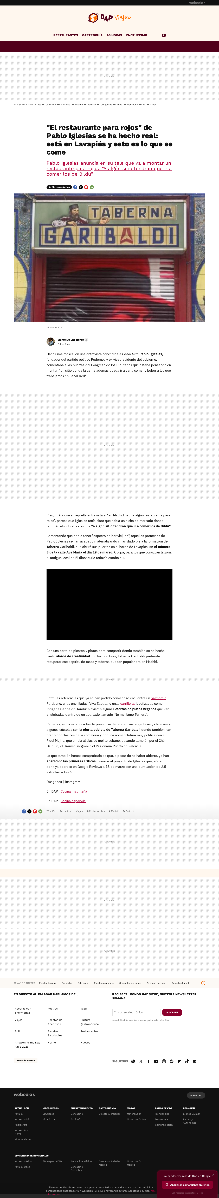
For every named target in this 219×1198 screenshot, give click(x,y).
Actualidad (66, 811)
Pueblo (79, 104)
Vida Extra (49, 1119)
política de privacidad (158, 1020)
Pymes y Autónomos (189, 1121)
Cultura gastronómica (89, 1022)
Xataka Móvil (22, 1119)
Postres (53, 1008)
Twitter (81, 187)
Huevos (85, 1042)
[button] (72, 340)
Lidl (39, 104)
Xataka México (23, 1161)
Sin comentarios (61, 187)
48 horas (114, 35)
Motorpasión (134, 1113)
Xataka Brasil (22, 1166)
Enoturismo (136, 35)
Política (130, 811)
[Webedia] (197, 3)
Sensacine (77, 1113)
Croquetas (106, 104)
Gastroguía (92, 35)
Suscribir (172, 1012)
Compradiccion (164, 1124)
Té (144, 104)
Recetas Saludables (55, 1033)
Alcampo (65, 104)
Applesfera (21, 1124)
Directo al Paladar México (109, 1163)
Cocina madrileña (74, 791)
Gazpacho (67, 983)
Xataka (19, 1113)
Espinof (75, 1119)
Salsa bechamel (181, 983)
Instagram (164, 1061)
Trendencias (162, 1113)
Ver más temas (25, 1060)
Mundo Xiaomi (23, 1139)
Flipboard (86, 187)
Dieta (153, 104)
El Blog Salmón (192, 1113)
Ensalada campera (104, 983)
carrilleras (128, 703)
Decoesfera (161, 1119)
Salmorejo (158, 698)
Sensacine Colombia (77, 1168)
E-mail (92, 187)
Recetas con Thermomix (23, 1010)
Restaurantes (65, 35)
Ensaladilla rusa (48, 983)
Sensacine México (81, 1161)
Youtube (164, 35)
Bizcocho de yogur (157, 983)
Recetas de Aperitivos (55, 1022)
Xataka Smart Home (23, 1132)
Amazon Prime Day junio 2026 (27, 1044)
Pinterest (171, 1061)
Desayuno (132, 104)
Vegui (83, 1008)
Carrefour (51, 104)
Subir (193, 1095)
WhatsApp (133, 1061)
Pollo (119, 104)
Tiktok (187, 1061)
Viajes (110, 17)
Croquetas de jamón (130, 983)
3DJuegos (48, 1113)
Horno (52, 1042)
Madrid (115, 811)
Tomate (92, 104)
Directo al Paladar (109, 1113)
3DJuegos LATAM (52, 1161)
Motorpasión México (134, 1163)
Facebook (156, 35)
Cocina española (73, 801)
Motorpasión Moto (137, 1119)
